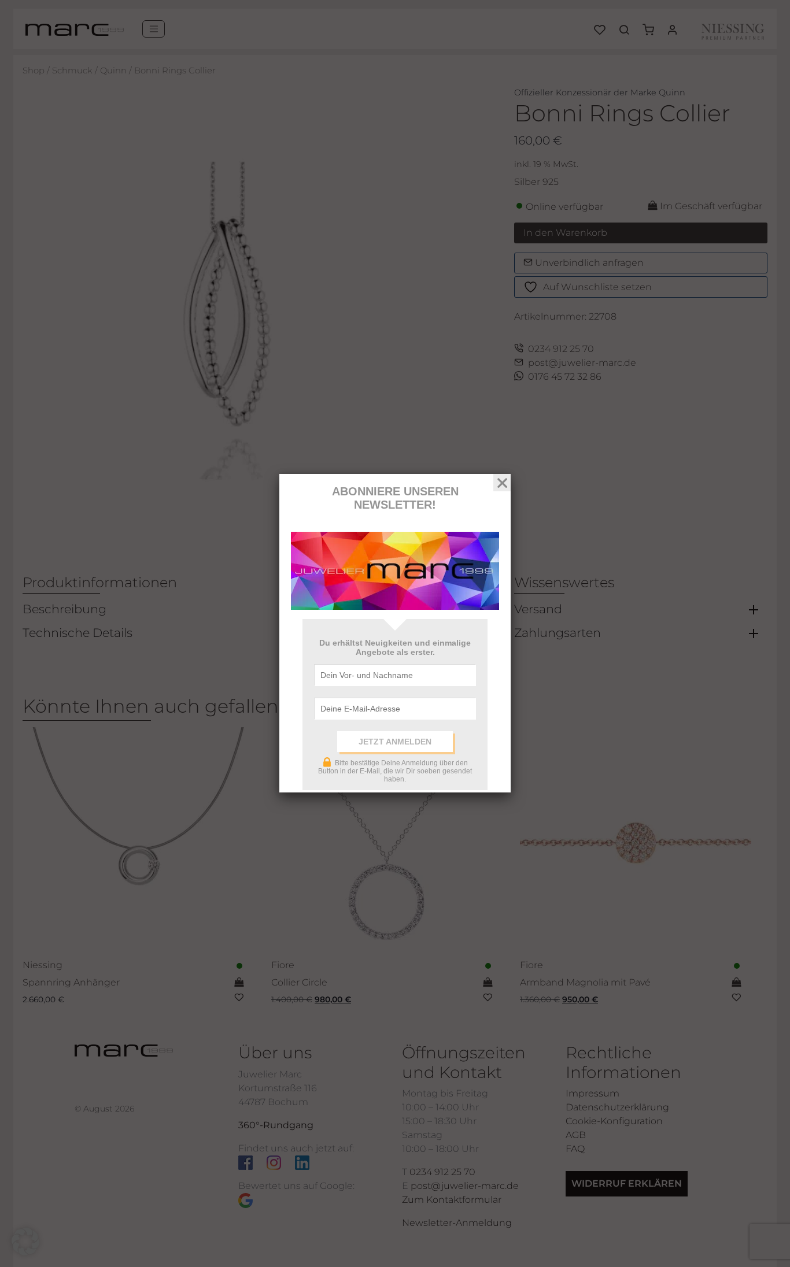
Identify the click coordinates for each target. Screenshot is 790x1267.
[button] (25, 1241)
